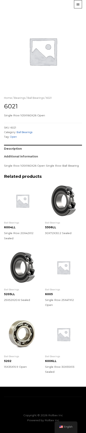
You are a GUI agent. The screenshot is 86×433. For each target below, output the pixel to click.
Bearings (19, 97)
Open (13, 136)
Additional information (21, 156)
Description (13, 148)
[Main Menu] (78, 4)
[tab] (43, 149)
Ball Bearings (35, 97)
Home (8, 97)
